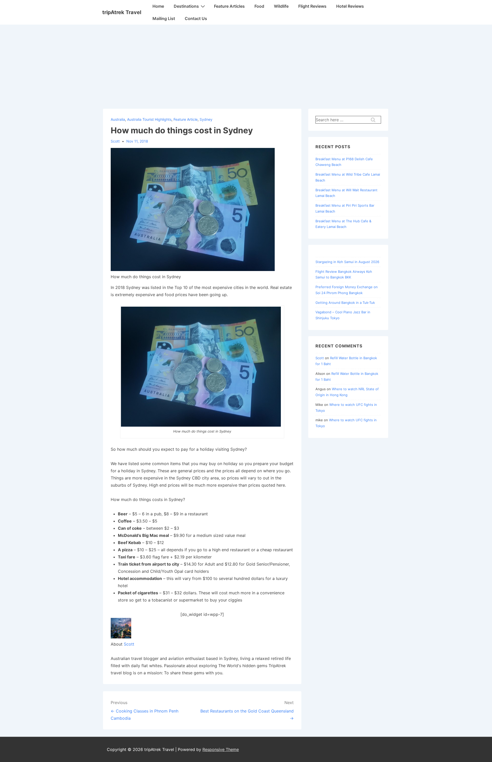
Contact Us (196, 18)
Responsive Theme (220, 749)
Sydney (206, 119)
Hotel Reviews (350, 6)
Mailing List (163, 18)
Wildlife (281, 6)
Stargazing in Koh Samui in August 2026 (347, 262)
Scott (129, 644)
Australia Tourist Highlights (149, 119)
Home (158, 6)
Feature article (185, 119)
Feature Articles (229, 6)
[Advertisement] (246, 63)
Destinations (186, 6)
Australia (118, 119)
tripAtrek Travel (121, 12)
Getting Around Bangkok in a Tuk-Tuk (345, 302)
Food (259, 6)
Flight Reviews (312, 6)
